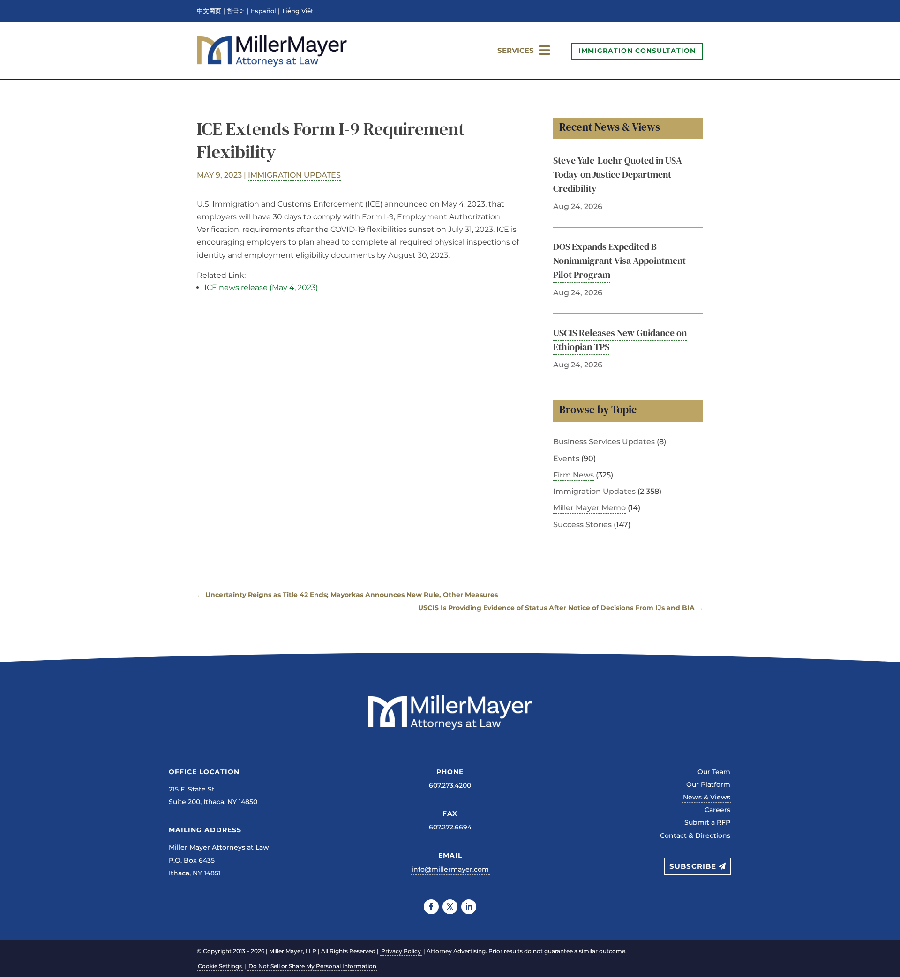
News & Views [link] (706, 797)
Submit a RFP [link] (707, 822)
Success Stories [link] (582, 524)
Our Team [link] (714, 772)
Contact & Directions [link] (695, 835)
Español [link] (263, 11)
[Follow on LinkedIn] (468, 906)
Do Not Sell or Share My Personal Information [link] (312, 966)
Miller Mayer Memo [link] (589, 507)
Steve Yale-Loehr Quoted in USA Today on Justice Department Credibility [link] (617, 174)
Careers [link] (717, 809)
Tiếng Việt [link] (297, 11)
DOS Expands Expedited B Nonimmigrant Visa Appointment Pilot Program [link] (619, 260)
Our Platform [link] (708, 784)
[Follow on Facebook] (431, 906)
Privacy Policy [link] (401, 951)
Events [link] (566, 458)
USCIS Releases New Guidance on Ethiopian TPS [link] (620, 339)
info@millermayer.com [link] (450, 869)
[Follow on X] (450, 906)
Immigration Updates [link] (294, 175)
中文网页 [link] (209, 11)
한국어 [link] (236, 11)
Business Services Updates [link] (604, 441)
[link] (272, 64)
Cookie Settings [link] (220, 966)
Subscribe (692, 866)
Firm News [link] (573, 474)
